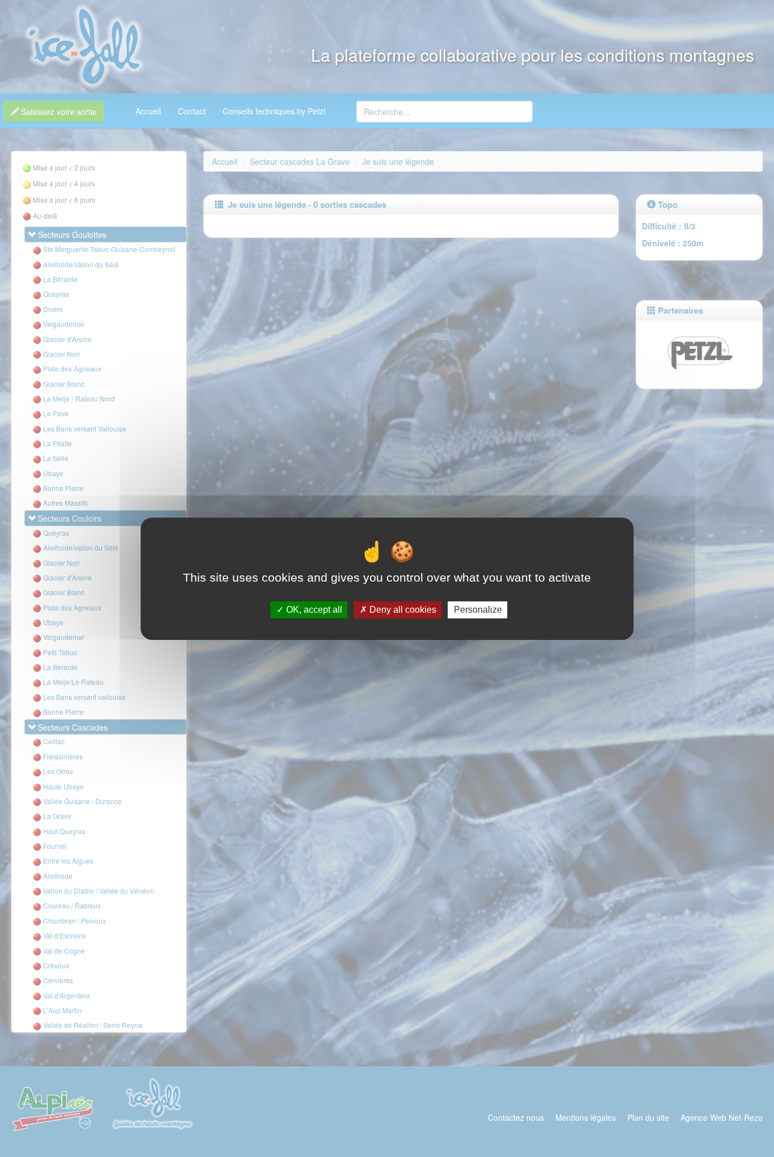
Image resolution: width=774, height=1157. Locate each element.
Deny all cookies (401, 609)
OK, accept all (313, 609)
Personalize (478, 609)
